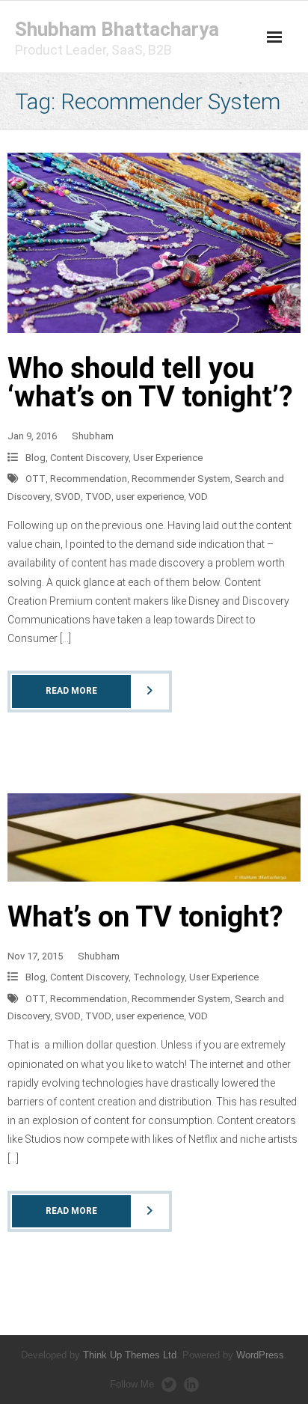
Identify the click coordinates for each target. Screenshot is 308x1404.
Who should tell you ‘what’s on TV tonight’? (150, 382)
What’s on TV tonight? (145, 916)
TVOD (98, 496)
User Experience (168, 457)
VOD (198, 496)
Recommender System (181, 478)
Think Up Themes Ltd (129, 1355)
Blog (35, 457)
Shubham (93, 436)
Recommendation (88, 478)
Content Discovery (89, 457)
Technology (159, 977)
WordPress (260, 1355)
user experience (150, 496)
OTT (35, 478)
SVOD (68, 496)
